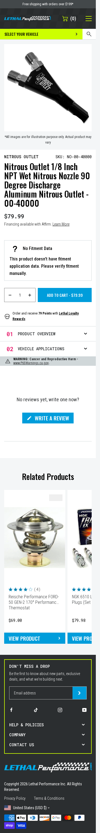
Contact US (21, 744)
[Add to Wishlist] (55, 497)
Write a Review (52, 418)
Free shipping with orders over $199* (47, 4)
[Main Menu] (85, 18)
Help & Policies (26, 724)
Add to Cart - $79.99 (65, 295)
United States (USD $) (30, 808)
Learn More (60, 224)
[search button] (89, 34)
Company (17, 734)
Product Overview (36, 333)
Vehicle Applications (41, 348)
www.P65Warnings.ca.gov (31, 363)
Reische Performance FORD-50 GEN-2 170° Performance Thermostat (34, 602)
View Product (24, 638)
